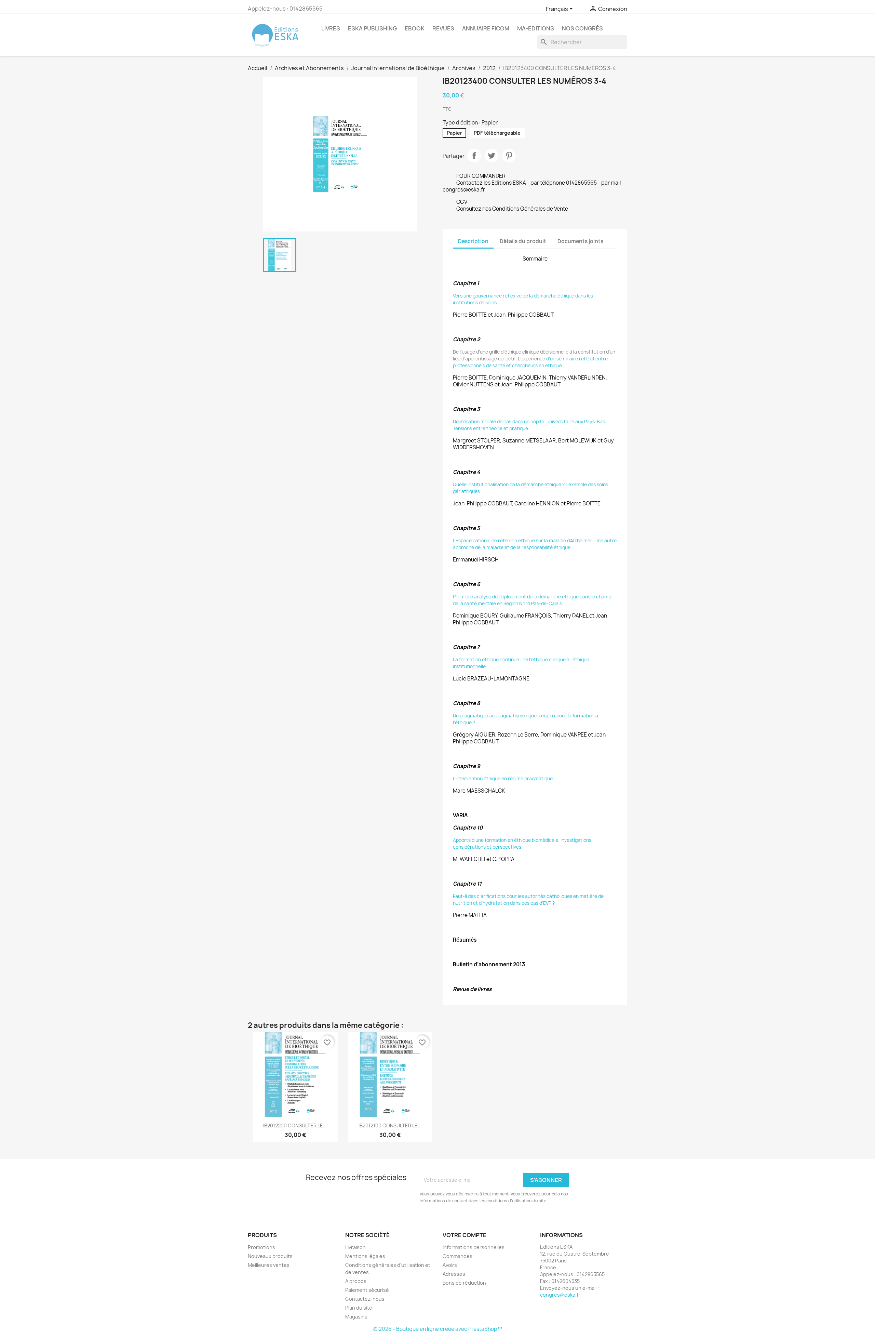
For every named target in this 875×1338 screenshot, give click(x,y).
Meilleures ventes (269, 1265)
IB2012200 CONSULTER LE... (295, 1125)
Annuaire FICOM (485, 28)
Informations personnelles (473, 1247)
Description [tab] (473, 241)
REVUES (443, 28)
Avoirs (450, 1265)
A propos (355, 1281)
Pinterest (509, 155)
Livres (330, 28)
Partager (474, 155)
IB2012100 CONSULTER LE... (390, 1125)
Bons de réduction (464, 1283)
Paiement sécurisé (367, 1290)
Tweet (491, 155)
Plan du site (358, 1307)
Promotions (261, 1247)
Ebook (415, 28)
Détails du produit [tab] (523, 241)
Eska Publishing (372, 28)
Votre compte (464, 1235)
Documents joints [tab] (580, 241)
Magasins (356, 1316)
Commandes (457, 1256)
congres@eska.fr (560, 1294)
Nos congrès (582, 28)
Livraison (355, 1247)
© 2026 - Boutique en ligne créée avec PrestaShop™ (437, 1329)
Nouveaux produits (270, 1256)
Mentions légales (365, 1256)
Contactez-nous (365, 1299)
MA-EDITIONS (535, 28)
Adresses (454, 1274)
